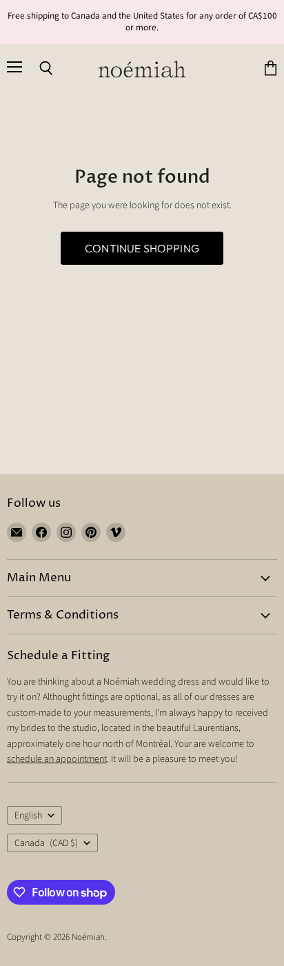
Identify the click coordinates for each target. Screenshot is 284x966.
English (28, 816)
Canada (46, 843)
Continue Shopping (142, 248)
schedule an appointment (57, 759)
